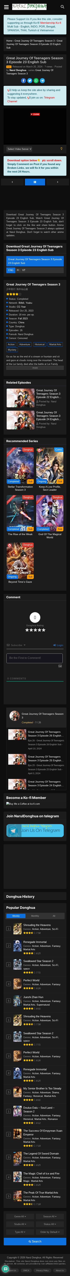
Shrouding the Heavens (37, 913)
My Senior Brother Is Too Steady (42, 1077)
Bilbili (21, 303)
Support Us (11, 1259)
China (21, 322)
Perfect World (31, 969)
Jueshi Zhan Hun (33, 986)
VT (23, 270)
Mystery (12, 349)
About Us (60, 1259)
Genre (19, 1205)
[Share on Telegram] (42, 81)
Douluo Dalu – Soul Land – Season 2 (38, 1098)
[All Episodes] (35, 182)
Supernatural (43, 993)
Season (48, 1205)
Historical (40, 344)
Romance (53, 1108)
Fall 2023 (23, 318)
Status (49, 1213)
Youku (29, 303)
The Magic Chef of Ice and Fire (41, 1162)
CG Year (21, 306)
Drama (55, 1081)
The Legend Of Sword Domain (41, 1142)
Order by (48, 1221)
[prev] (12, 182)
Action (11, 344)
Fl (18, 270)
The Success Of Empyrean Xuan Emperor (42, 1121)
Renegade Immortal (34, 930)
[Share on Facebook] (24, 81)
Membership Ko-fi (50, 22)
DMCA (26, 1259)
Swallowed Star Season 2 (38, 949)
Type (19, 1221)
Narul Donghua (18, 70)
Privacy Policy (42, 1259)
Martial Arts (55, 344)
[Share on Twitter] (30, 81)
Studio (19, 1213)
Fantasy (56, 935)
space (26, 957)
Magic (26, 1170)
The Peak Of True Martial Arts (40, 1181)
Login (59, 645)
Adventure (24, 344)
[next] (57, 182)
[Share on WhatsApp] (36, 81)
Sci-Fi (55, 918)
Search (36, 1230)
